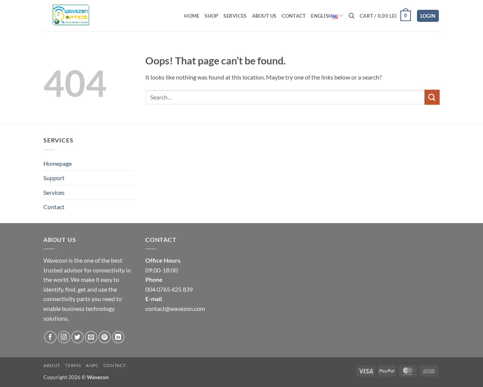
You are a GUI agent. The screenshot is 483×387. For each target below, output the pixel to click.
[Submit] (432, 97)
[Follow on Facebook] (50, 337)
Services (234, 16)
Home (191, 16)
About (51, 365)
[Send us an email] (91, 337)
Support (54, 177)
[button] (385, 15)
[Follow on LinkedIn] (118, 337)
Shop (211, 16)
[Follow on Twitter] (77, 337)
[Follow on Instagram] (64, 337)
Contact (294, 16)
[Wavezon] (76, 15)
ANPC (92, 365)
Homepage (57, 163)
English (321, 16)
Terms (73, 365)
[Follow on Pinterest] (104, 337)
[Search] (351, 16)
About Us (264, 16)
